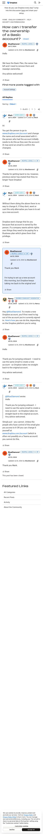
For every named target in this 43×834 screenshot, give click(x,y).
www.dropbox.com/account (15, 133)
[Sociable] (34, 115)
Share (5, 80)
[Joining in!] (37, 44)
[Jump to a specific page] (39, 109)
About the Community (13, 507)
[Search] (35, 2)
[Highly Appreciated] (16, 301)
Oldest (12, 104)
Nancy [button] (10, 298)
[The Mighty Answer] (30, 115)
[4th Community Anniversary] (27, 115)
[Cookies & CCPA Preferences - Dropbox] (21, 821)
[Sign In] (39, 2)
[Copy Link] (37, 50)
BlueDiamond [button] (13, 44)
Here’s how (10, 320)
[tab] (7, 97)
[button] (4, 45)
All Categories (9, 492)
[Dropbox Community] (12, 3)
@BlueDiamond (13, 311)
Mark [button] (10, 115)
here (23, 10)
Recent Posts (9, 497)
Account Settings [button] (9, 89)
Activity (7, 502)
